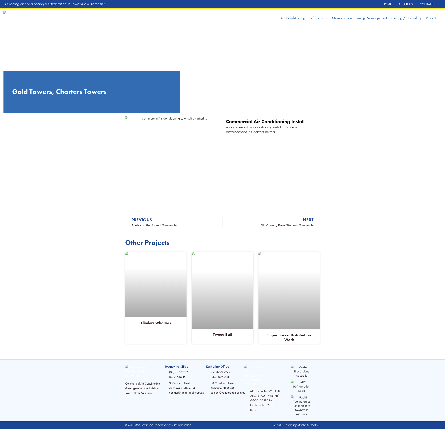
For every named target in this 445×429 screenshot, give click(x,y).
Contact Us (429, 4)
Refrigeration (318, 17)
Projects (432, 17)
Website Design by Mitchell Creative (296, 425)
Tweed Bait (222, 334)
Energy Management (371, 17)
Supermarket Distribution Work (289, 337)
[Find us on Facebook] (262, 375)
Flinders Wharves (156, 322)
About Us (406, 4)
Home (387, 4)
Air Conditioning (292, 17)
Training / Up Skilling (406, 17)
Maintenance (342, 17)
